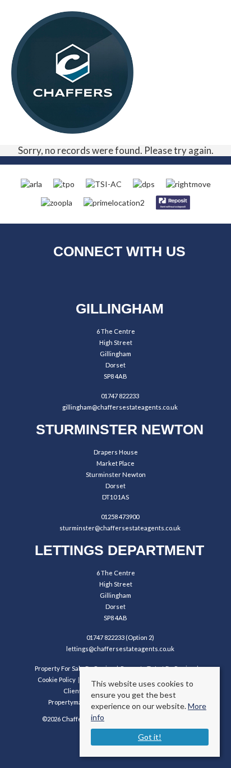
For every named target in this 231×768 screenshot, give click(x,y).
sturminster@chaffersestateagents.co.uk (120, 527)
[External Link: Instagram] (115, 280)
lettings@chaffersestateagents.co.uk (120, 648)
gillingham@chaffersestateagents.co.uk (120, 407)
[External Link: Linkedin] (146, 280)
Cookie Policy (57, 679)
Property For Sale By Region (74, 668)
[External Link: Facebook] (85, 280)
